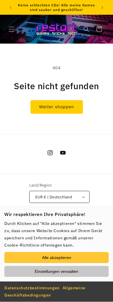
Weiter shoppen (56, 106)
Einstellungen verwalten (56, 271)
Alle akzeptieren (56, 257)
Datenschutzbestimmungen (32, 287)
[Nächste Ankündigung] (102, 7)
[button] (11, 29)
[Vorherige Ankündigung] (10, 7)
